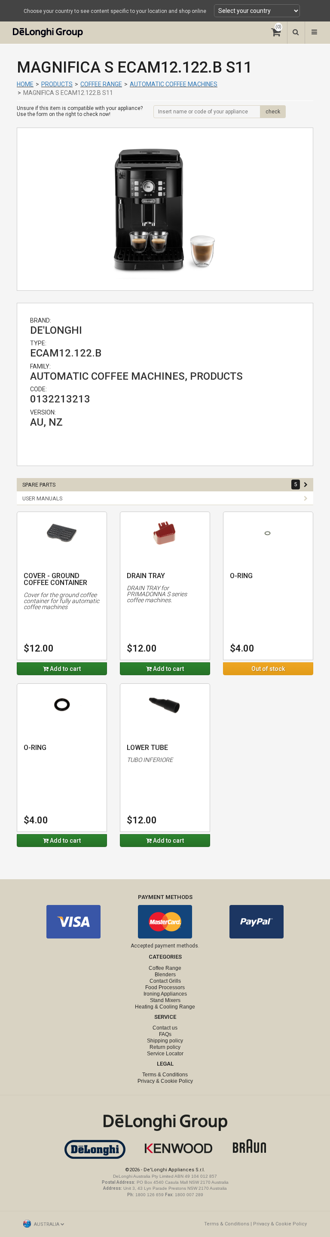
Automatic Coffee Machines (173, 84)
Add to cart (65, 668)
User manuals (42, 498)
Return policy (165, 1047)
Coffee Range (101, 84)
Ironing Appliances (165, 994)
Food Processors (165, 987)
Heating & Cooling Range (165, 1007)
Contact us (165, 1028)
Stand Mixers (165, 1000)
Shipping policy (165, 1041)
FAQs (165, 1034)
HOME (25, 84)
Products (57, 84)
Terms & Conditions (165, 1075)
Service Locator (165, 1054)
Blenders (165, 975)
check (273, 112)
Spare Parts (159, 484)
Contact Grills (165, 981)
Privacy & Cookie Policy (165, 1081)
